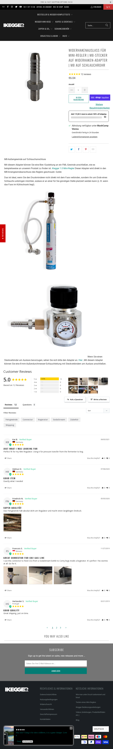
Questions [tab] (27, 404)
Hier (80, 360)
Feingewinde (12, 419)
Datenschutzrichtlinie (48, 694)
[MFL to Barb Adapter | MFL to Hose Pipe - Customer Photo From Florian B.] (83, 389)
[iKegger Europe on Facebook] (7, 7)
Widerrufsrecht (46, 704)
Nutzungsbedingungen (48, 699)
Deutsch (99, 729)
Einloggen (97, 7)
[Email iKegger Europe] (3, 7)
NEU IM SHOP (58, 7)
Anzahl (71, 84)
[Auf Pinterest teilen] (86, 149)
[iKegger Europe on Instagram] (12, 7)
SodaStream (59, 419)
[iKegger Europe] (14, 25)
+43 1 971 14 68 (29, 7)
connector (28, 419)
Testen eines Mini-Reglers (86, 702)
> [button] (66, 627)
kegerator (43, 419)
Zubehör (74, 419)
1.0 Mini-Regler (63, 168)
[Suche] (106, 25)
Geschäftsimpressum (48, 714)
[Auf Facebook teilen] (79, 149)
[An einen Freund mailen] (93, 149)
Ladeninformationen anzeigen (84, 137)
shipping (10, 425)
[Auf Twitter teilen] (72, 149)
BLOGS (66, 7)
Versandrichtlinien (47, 709)
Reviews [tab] (8, 404)
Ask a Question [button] (76, 399)
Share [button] (9, 458)
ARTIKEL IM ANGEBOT (44, 7)
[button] (55, 14)
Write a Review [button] (100, 399)
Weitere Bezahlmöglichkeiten (99, 106)
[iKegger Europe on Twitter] (16, 7)
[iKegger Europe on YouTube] (20, 7)
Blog (77, 720)
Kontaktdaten (45, 719)
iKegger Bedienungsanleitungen (88, 707)
